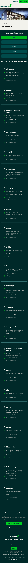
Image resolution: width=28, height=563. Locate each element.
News (12, 542)
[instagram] (11, 559)
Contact (14, 548)
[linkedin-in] (9, 559)
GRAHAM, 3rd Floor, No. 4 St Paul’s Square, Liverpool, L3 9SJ (14, 411)
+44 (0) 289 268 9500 (11, 497)
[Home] (6, 5)
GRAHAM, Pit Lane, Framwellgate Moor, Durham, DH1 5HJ (14, 270)
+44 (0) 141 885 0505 (11, 336)
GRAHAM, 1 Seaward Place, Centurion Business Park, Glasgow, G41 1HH (15, 311)
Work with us (18, 542)
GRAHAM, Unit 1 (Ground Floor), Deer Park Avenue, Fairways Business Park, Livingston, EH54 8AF (15, 290)
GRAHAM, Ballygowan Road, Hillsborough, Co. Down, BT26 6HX (14, 354)
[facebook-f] (14, 559)
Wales (14, 56)
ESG (8, 542)
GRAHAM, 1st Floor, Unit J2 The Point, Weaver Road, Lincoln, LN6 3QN (15, 394)
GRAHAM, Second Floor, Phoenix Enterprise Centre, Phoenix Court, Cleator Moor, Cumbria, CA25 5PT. (14, 193)
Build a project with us (13, 523)
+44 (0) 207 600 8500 (11, 434)
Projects (21, 539)
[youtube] (18, 559)
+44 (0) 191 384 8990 (11, 273)
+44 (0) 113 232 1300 (11, 377)
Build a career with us (13, 528)
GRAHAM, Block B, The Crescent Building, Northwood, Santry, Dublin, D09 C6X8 (14, 252)
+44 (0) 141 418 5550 (11, 314)
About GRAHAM (8, 539)
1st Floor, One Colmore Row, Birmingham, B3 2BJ (12, 136)
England (14, 51)
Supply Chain (21, 557)
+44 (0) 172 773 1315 (11, 139)
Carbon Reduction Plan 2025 (10, 555)
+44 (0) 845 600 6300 (11, 98)
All (14, 37)
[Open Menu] (26, 6)
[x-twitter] (16, 559)
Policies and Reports (7, 554)
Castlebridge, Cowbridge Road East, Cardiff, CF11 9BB (14, 156)
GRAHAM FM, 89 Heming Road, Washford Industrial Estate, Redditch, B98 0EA (15, 493)
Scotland (14, 46)
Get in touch (23, 1)
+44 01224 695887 (10, 78)
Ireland (14, 42)
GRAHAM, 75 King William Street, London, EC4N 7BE (14, 431)
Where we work (14, 544)
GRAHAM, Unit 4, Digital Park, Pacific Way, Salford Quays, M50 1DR (15, 451)
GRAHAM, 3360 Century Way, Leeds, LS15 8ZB (14, 374)
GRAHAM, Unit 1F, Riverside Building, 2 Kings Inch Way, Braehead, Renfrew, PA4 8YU (15, 332)
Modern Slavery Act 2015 (19, 554)
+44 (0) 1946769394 (11, 197)
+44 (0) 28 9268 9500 (11, 357)
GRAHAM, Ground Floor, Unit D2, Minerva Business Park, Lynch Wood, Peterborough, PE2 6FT (15, 472)
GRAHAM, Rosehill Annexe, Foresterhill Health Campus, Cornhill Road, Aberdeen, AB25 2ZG (15, 74)
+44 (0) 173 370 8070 (11, 475)
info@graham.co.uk (11, 80)
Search (16, 1)
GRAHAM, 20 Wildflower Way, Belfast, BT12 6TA (15, 116)
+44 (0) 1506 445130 (11, 294)
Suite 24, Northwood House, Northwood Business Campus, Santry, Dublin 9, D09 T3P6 (15, 233)
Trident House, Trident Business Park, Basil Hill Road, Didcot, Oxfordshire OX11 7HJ (15, 214)
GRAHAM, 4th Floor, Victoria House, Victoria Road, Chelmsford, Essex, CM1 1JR (14, 174)
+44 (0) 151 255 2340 (11, 414)
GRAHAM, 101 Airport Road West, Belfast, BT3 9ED (14, 94)
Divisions (16, 539)
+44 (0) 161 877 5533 (11, 454)
